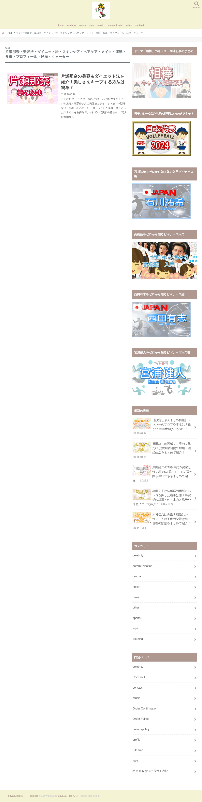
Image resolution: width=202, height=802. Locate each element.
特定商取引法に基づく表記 (150, 771)
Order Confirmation (145, 708)
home (61, 25)
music (100, 25)
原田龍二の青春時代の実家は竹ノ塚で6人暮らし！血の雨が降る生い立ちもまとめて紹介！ (162, 474)
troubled (139, 25)
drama (137, 576)
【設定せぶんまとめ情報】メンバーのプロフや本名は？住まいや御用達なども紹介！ (162, 427)
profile (136, 739)
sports (82, 25)
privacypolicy (141, 729)
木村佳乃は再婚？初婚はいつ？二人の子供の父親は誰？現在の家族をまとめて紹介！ (162, 521)
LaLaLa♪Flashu (66, 795)
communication (115, 25)
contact (137, 687)
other (129, 25)
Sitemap (138, 750)
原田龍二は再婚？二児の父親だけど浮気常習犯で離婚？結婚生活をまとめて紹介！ (162, 450)
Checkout (139, 677)
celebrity (71, 25)
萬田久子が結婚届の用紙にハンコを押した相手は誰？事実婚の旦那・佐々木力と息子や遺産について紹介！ (162, 497)
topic (91, 25)
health (136, 586)
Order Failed (141, 718)
